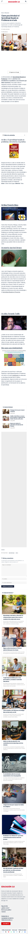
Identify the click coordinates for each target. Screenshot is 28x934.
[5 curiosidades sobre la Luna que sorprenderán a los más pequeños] (14, 763)
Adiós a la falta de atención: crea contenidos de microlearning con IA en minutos (13, 743)
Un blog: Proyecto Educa (9, 205)
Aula (17, 552)
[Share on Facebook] (3, 932)
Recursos (7, 12)
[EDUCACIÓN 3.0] (14, 1)
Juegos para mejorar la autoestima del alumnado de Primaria (16, 425)
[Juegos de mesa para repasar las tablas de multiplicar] (14, 793)
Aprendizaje (11, 552)
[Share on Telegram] (16, 932)
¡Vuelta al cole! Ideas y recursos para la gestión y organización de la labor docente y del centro (17, 417)
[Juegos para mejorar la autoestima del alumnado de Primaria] (6, 425)
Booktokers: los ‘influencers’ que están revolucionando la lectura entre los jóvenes (13, 837)
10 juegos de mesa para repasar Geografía (17, 410)
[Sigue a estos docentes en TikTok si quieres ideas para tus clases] (14, 637)
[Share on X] (5, 932)
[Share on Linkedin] (14, 932)
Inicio (2, 12)
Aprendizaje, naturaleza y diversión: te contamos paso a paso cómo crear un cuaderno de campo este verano (13, 617)
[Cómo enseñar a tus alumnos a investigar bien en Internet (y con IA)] (14, 699)
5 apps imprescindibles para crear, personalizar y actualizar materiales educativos (12, 679)
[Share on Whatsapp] (11, 932)
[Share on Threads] (19, 932)
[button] (2, 1)
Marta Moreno (5, 31)
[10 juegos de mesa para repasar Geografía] (6, 411)
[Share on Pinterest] (8, 932)
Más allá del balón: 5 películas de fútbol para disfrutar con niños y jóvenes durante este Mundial (13, 870)
